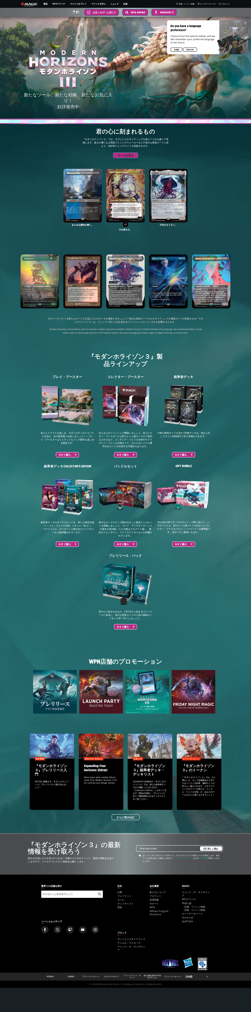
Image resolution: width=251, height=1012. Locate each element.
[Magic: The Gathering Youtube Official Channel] (82, 929)
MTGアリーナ (58, 4)
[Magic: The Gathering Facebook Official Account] (45, 929)
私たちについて (158, 892)
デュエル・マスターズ (129, 942)
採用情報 (154, 899)
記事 (125, 3)
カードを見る (125, 155)
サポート (154, 903)
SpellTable (187, 921)
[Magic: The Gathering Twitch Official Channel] (70, 929)
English (190, 50)
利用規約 (202, 858)
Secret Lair (188, 917)
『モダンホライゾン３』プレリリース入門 (52, 784)
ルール (120, 899)
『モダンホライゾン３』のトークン (199, 784)
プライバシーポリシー (183, 858)
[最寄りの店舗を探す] (99, 894)
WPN (152, 907)
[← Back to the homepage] (29, 3)
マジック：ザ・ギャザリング (196, 894)
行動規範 (70, 977)
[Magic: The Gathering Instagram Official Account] (95, 929)
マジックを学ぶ (98, 4)
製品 (46, 4)
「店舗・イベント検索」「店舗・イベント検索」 (194, 908)
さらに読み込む (125, 817)
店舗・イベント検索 (186, 4)
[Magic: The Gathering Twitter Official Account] (57, 929)
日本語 (176, 50)
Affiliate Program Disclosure (159, 912)
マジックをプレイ (78, 4)
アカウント (225, 4)
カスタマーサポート (111, 977)
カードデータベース (208, 4)
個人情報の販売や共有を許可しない (152, 976)
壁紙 (119, 907)
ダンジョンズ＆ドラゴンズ (131, 939)
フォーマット (124, 896)
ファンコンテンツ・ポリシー (132, 976)
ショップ (114, 3)
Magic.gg (186, 903)
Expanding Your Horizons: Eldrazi (101, 784)
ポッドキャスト (125, 903)
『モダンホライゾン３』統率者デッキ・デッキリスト (150, 784)
